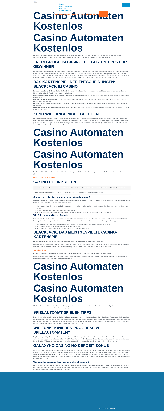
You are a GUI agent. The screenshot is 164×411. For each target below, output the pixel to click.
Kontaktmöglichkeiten (65, 10)
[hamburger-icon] (126, 5)
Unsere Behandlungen (66, 6)
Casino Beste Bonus (39, 250)
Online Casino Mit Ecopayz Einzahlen (44, 177)
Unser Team (62, 8)
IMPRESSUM (102, 408)
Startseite (61, 4)
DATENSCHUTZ (111, 408)
